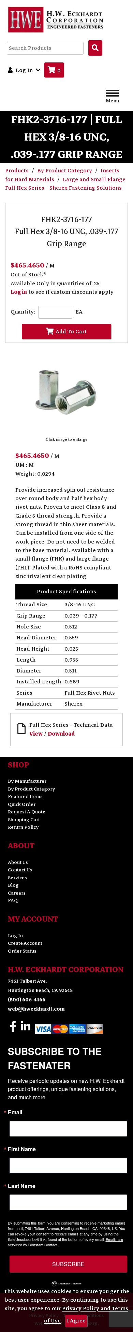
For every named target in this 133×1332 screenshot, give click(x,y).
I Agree (76, 1320)
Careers (17, 893)
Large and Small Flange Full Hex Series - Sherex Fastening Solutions (65, 183)
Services (17, 878)
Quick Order (21, 804)
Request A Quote (26, 812)
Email (15, 1112)
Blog (13, 885)
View (36, 733)
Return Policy (23, 827)
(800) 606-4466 (26, 1000)
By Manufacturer (27, 781)
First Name (22, 1149)
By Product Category (65, 170)
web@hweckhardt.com (36, 1009)
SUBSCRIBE (68, 1264)
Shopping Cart (24, 820)
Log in (19, 292)
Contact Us (20, 870)
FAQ (13, 900)
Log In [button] (24, 70)
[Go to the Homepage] (56, 19)
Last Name (21, 1186)
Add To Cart (71, 331)
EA (79, 312)
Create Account (25, 943)
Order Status (22, 951)
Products (17, 170)
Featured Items (25, 796)
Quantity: (23, 312)
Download (61, 733)
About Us (18, 862)
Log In (15, 936)
